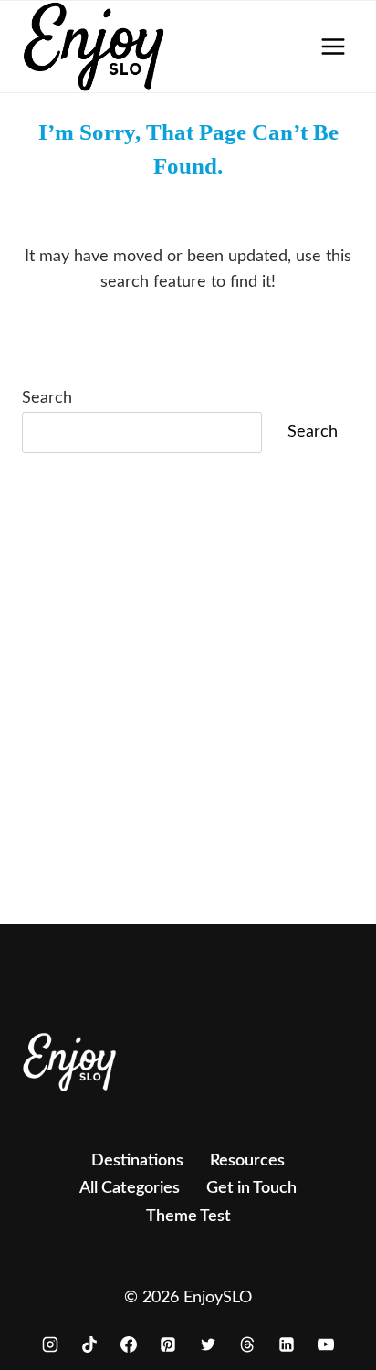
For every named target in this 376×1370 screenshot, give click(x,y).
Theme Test (188, 1216)
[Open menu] (332, 46)
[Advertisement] (188, 714)
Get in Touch (251, 1188)
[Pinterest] (167, 1344)
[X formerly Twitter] (208, 1344)
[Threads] (247, 1344)
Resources (247, 1161)
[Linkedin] (286, 1344)
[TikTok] (89, 1344)
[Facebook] (128, 1344)
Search (47, 398)
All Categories (129, 1188)
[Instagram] (50, 1344)
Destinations (137, 1161)
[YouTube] (325, 1344)
